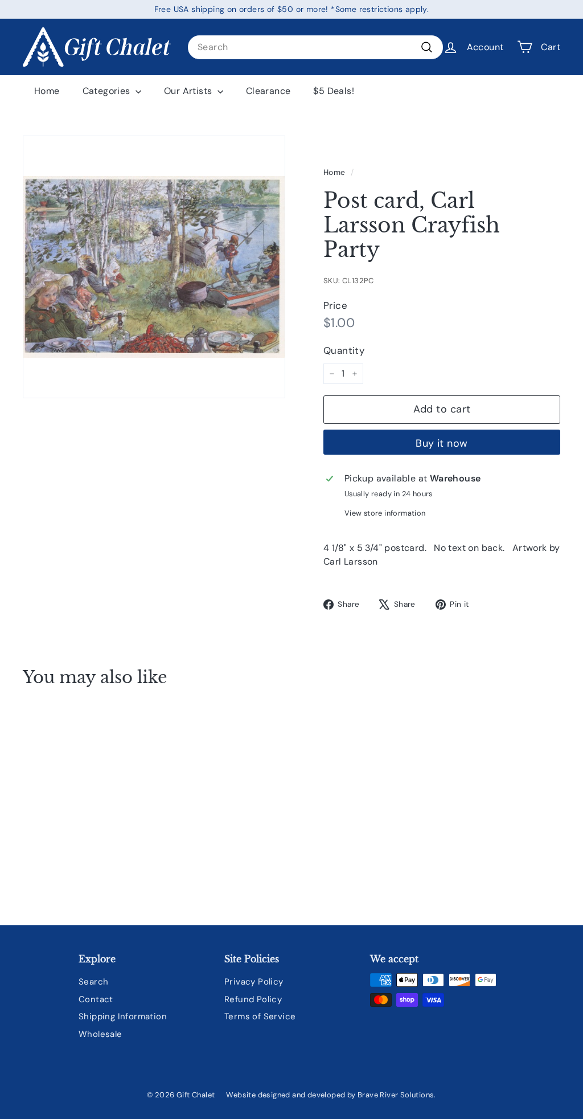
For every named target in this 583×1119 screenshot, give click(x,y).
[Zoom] (154, 267)
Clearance (268, 91)
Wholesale (100, 1034)
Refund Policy (253, 999)
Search (93, 981)
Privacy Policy (254, 981)
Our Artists (189, 91)
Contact (96, 999)
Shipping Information (123, 1016)
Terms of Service (259, 1016)
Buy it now (442, 443)
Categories (108, 91)
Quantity (343, 350)
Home (47, 91)
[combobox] (315, 47)
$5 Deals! (333, 91)
